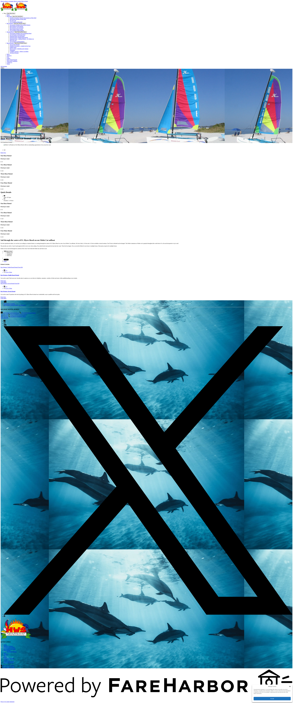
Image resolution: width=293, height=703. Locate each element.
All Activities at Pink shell (16, 22)
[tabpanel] (146, 145)
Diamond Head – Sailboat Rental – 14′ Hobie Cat (22, 39)
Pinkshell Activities (8, 646)
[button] (290, 686)
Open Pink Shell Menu (18, 16)
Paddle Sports (13, 47)
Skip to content (17, 1)
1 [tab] (4, 150)
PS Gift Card (13, 20)
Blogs (8, 54)
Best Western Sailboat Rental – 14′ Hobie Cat (15, 305)
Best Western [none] (10, 23)
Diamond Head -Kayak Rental (17, 36)
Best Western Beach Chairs (16, 29)
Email (5, 261)
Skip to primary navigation (7, 1)
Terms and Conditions (12, 61)
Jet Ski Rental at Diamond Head (17, 34)
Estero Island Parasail (12, 59)
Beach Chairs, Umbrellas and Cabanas (19, 48)
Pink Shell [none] (9, 16)
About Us (9, 55)
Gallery (8, 58)
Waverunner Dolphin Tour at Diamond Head (20, 33)
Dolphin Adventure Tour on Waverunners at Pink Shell (23, 18)
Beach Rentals (7, 650)
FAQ (8, 57)
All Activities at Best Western (17, 30)
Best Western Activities (9, 303)
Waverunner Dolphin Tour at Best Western (20, 25)
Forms (8, 63)
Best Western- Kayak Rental (16, 27)
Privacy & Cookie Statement (7, 701)
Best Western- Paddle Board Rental (10, 275)
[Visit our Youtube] (4, 616)
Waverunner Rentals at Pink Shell (18, 19)
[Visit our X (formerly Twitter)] (148, 614)
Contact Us (9, 62)
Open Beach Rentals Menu (20, 43)
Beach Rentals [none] (10, 43)
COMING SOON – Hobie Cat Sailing (19, 51)
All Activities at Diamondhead (17, 41)
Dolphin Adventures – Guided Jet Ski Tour (20, 46)
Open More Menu (11, 13)
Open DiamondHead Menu (20, 32)
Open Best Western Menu (19, 23)
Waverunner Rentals (15, 44)
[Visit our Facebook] (4, 321)
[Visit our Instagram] (4, 323)
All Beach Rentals (14, 53)
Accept (272, 698)
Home (8, 15)
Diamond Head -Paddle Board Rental (19, 37)
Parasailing (12, 50)
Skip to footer (24, 1)
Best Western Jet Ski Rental (16, 26)
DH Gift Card (13, 40)
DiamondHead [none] (10, 32)
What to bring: (9, 251)
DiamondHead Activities (10, 649)
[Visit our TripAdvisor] (5, 325)
